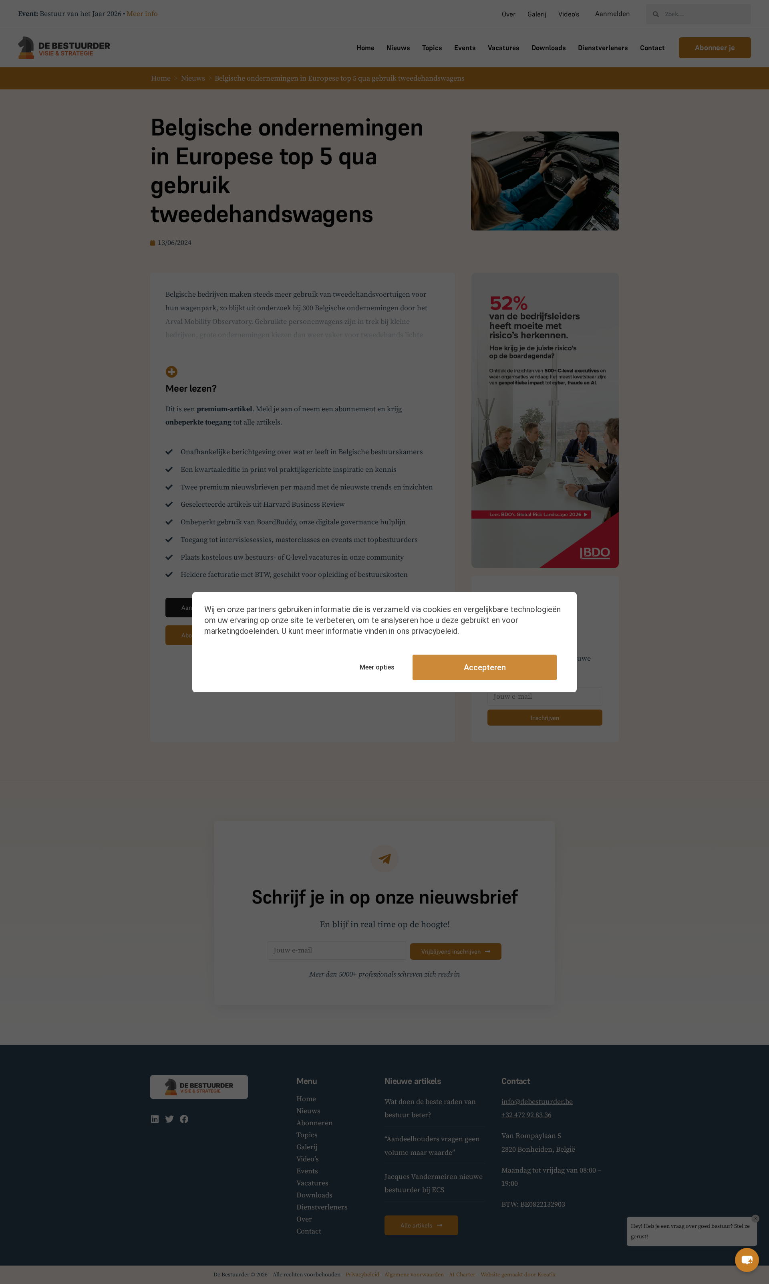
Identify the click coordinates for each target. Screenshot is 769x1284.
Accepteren (485, 667)
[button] (747, 1260)
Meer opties (377, 667)
